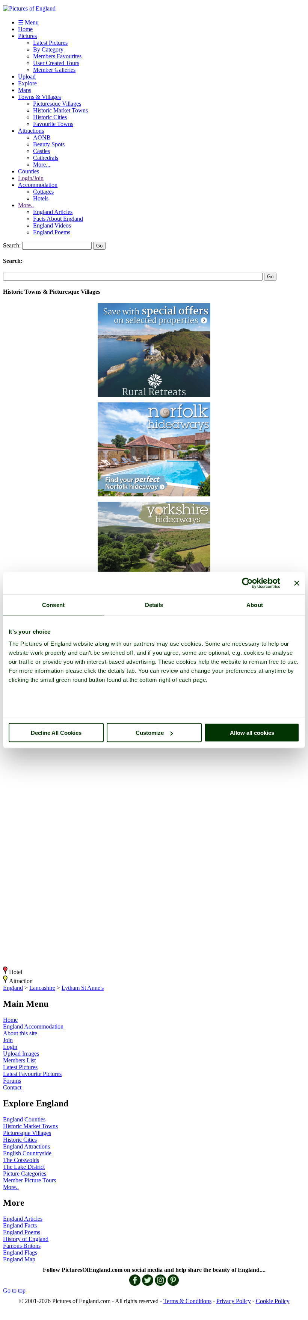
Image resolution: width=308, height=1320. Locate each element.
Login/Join (31, 178)
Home (25, 29)
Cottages (43, 191)
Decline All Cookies (56, 733)
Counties (28, 171)
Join (8, 1040)
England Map (19, 1259)
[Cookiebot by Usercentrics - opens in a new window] (247, 583)
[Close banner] (296, 583)
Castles (41, 151)
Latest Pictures (50, 42)
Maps (24, 90)
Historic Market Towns (60, 110)
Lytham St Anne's (83, 988)
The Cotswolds (21, 1160)
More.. (26, 205)
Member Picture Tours (29, 1180)
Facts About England (58, 218)
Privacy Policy (233, 1301)
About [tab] (254, 605)
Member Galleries (54, 70)
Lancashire (42, 988)
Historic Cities (50, 117)
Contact (12, 1087)
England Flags (20, 1252)
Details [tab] (154, 605)
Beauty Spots (49, 144)
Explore (27, 83)
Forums (12, 1080)
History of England (25, 1239)
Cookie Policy (273, 1301)
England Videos (52, 225)
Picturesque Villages (57, 103)
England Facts (20, 1225)
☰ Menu (28, 22)
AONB (42, 137)
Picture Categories (24, 1173)
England (13, 988)
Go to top (14, 1290)
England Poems (51, 232)
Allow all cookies (252, 733)
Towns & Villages (39, 97)
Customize (150, 733)
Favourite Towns (53, 124)
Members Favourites (57, 56)
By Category (48, 49)
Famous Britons (22, 1246)
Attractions (31, 130)
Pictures (27, 36)
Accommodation (37, 185)
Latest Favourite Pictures (32, 1074)
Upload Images (21, 1053)
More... (41, 164)
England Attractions (26, 1146)
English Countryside (27, 1153)
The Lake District (24, 1167)
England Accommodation (33, 1026)
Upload (27, 76)
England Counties (24, 1119)
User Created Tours (56, 63)
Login (10, 1047)
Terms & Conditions (187, 1301)
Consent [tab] (53, 605)
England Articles (52, 212)
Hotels (40, 198)
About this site (20, 1033)
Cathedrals (45, 158)
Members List (19, 1060)
